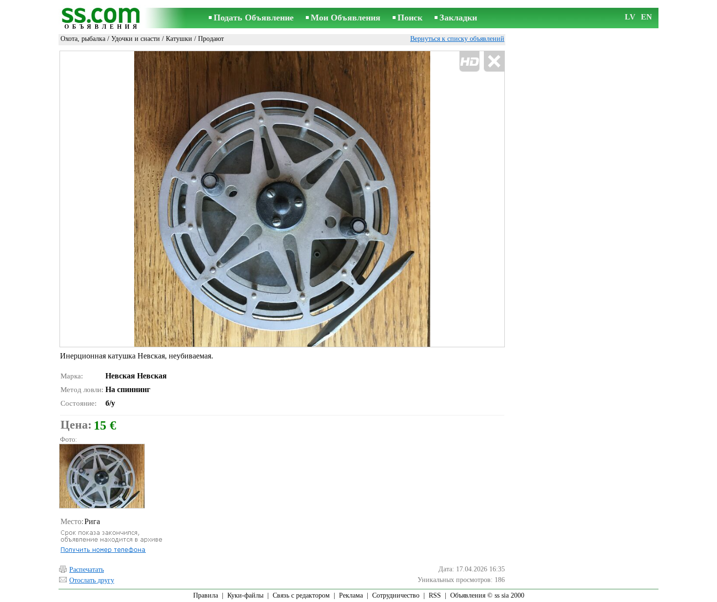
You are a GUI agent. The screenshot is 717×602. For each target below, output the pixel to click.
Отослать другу (91, 580)
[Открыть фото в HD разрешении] (282, 198)
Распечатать (86, 569)
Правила (205, 595)
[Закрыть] (493, 61)
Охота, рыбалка (82, 38)
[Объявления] (102, 19)
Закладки (458, 17)
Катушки (179, 38)
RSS (435, 595)
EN (646, 17)
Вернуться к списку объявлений (457, 38)
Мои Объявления (345, 17)
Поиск (410, 17)
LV (630, 17)
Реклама (351, 595)
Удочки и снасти (135, 38)
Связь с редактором (301, 595)
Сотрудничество (395, 595)
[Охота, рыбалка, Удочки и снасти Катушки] (101, 476)
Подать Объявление (254, 17)
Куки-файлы (245, 595)
